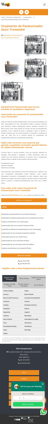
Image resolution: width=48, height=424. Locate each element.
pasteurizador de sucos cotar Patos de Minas (15, 240)
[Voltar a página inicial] (6, 4)
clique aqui (23, 195)
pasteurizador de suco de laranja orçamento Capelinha (18, 233)
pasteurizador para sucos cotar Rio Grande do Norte (18, 225)
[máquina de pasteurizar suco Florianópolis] (36, 68)
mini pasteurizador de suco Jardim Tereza (14, 237)
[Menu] (45, 4)
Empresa (24, 379)
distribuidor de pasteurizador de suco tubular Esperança (19, 214)
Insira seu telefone (28, 394)
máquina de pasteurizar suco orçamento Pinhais (16, 248)
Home (24, 372)
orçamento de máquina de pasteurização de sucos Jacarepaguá (21, 229)
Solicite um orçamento (24, 200)
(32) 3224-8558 (13, 195)
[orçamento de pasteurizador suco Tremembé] (12, 68)
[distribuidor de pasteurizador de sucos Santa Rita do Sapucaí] (12, 45)
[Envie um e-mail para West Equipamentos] (26, 12)
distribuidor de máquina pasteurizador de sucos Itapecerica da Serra (22, 218)
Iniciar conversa (28, 404)
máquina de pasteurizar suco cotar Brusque (15, 222)
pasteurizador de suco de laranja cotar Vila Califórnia (18, 244)
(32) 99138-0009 (24, 263)
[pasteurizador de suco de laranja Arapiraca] (12, 92)
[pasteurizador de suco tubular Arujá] (36, 45)
